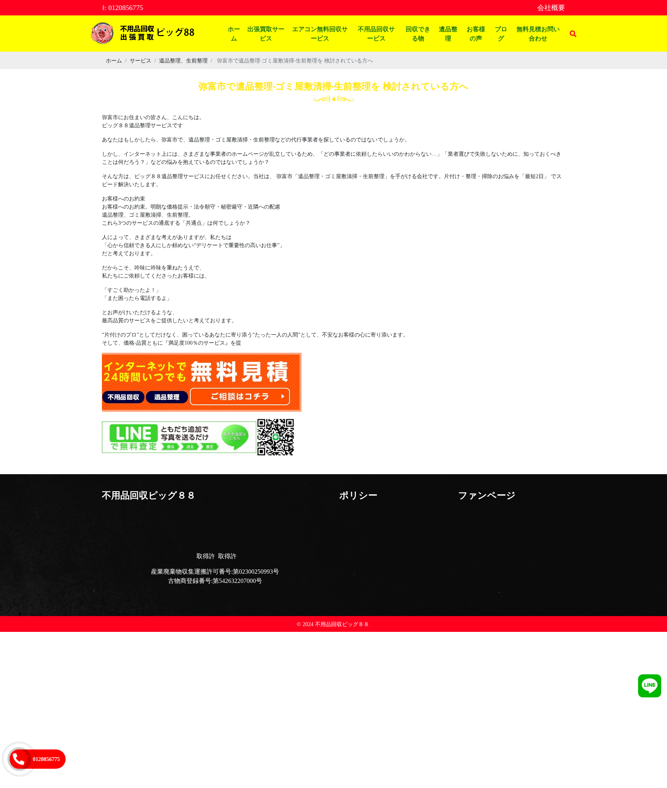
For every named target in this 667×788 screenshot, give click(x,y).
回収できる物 (418, 33)
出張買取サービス (265, 33)
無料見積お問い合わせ (538, 33)
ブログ (501, 33)
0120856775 (46, 758)
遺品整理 (448, 33)
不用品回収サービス (376, 33)
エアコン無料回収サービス (320, 33)
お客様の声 (476, 33)
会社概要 (551, 7)
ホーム (234, 33)
